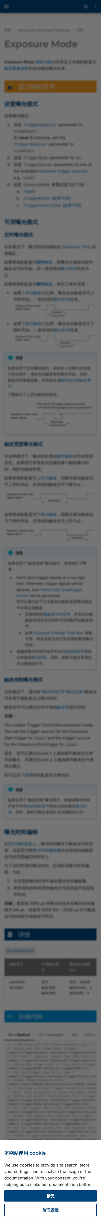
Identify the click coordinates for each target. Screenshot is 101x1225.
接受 (51, 1195)
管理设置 (51, 1210)
